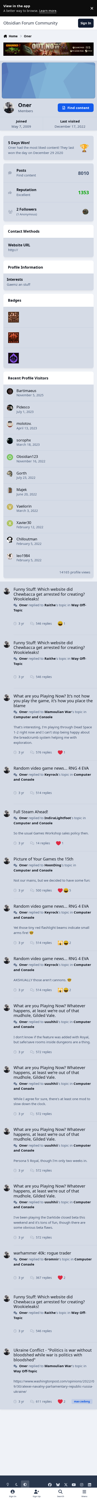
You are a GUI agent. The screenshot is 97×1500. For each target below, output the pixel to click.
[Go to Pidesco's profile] (10, 408)
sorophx (23, 440)
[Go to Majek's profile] (10, 490)
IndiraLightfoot (57, 818)
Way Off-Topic (25, 1371)
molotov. (23, 423)
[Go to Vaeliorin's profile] (10, 507)
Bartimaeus (26, 390)
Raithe (50, 605)
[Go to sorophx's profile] (10, 441)
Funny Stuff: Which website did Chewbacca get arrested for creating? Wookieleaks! (49, 594)
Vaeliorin (24, 506)
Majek (21, 489)
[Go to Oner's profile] (6, 591)
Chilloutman (26, 539)
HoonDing (52, 865)
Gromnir (51, 1259)
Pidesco (23, 407)
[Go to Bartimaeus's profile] (10, 391)
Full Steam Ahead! (31, 811)
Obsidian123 (27, 456)
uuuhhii (51, 1021)
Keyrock (51, 774)
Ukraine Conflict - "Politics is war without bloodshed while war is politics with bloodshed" (53, 1354)
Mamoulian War (58, 711)
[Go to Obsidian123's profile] (10, 457)
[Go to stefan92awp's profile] (85, 212)
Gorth (21, 473)
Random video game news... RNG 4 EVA (51, 768)
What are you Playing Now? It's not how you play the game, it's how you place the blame (53, 700)
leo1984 (23, 555)
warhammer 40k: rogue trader (42, 1253)
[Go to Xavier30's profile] (10, 523)
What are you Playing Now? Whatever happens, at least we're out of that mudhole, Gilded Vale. (49, 1010)
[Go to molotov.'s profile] (10, 424)
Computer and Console (33, 717)
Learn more (9, 8)
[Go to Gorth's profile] (10, 474)
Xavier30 (23, 522)
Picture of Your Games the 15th (43, 859)
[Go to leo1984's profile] (10, 556)
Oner (23, 605)
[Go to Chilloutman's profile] (10, 540)
